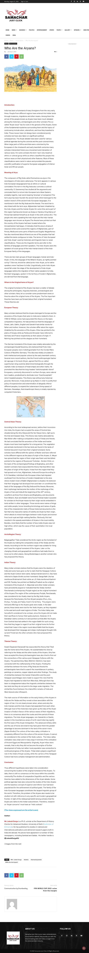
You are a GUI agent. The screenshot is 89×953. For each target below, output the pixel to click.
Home (6, 40)
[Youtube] (83, 1)
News (11, 40)
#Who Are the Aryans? (11, 862)
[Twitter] (80, 1)
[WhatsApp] (21, 56)
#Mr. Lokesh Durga (16, 859)
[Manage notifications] (84, 948)
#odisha (26, 859)
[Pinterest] (16, 56)
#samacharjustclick (36, 859)
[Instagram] (74, 1)
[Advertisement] (59, 15)
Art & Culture (19, 40)
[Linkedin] (77, 1)
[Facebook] (71, 1)
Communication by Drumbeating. (16, 888)
